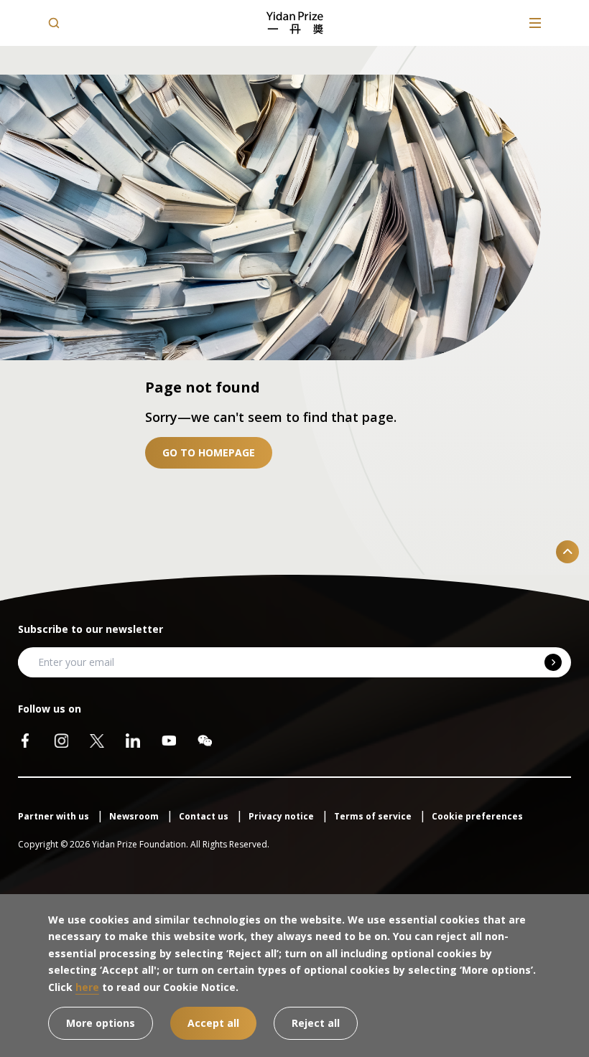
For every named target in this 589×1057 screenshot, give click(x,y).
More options (100, 1023)
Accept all (213, 1023)
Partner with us (54, 816)
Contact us (205, 816)
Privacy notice (282, 816)
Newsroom (135, 816)
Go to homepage (208, 452)
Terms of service (374, 816)
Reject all (316, 1023)
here (87, 987)
